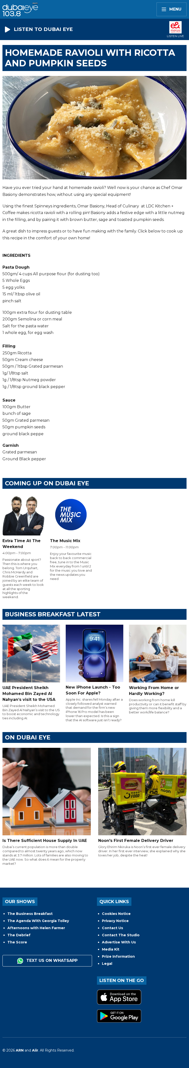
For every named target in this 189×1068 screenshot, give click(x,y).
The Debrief (19, 935)
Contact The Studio (121, 935)
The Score (17, 942)
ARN (20, 1050)
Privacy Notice (115, 921)
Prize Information (118, 956)
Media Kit (110, 949)
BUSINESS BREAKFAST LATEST (53, 614)
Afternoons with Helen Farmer (36, 928)
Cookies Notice (116, 913)
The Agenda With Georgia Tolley (38, 921)
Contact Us (112, 928)
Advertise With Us (119, 942)
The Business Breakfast (30, 913)
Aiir (35, 1050)
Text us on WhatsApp (51, 960)
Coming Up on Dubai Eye (47, 483)
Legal (107, 963)
